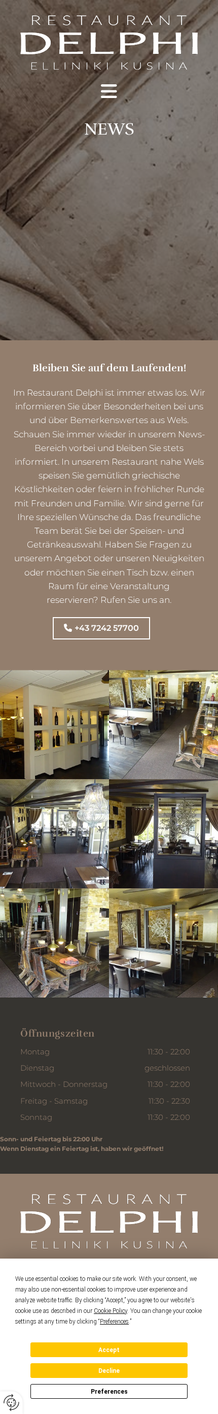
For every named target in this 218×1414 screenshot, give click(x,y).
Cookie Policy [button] (110, 1310)
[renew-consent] (11, 1402)
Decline (109, 1370)
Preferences (109, 1391)
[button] (109, 91)
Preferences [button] (114, 1321)
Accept (109, 1350)
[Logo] (109, 42)
